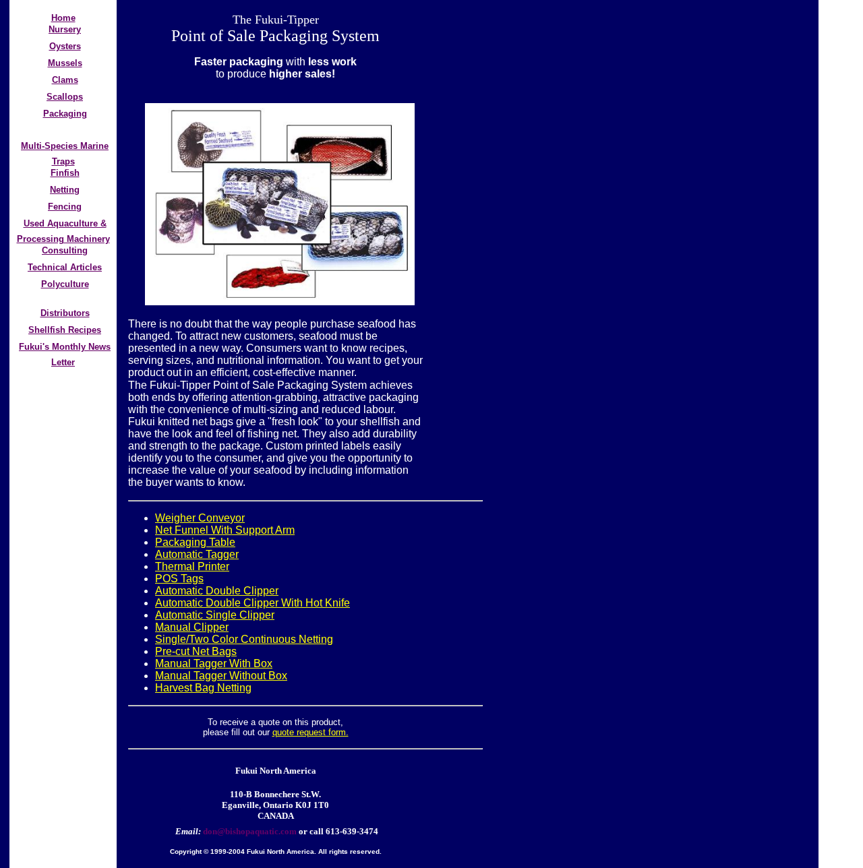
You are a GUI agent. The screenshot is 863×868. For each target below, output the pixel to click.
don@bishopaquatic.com (249, 831)
